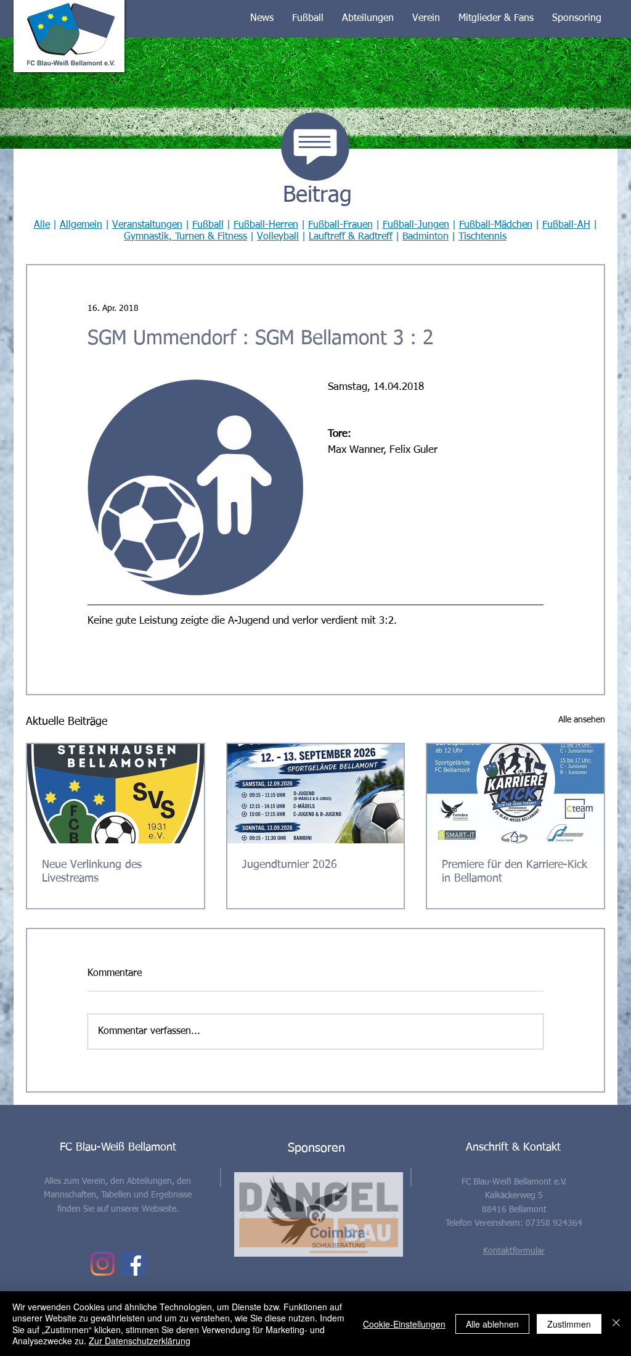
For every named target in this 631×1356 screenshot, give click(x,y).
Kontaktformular (514, 1251)
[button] (262, 18)
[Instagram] (103, 1264)
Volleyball (278, 237)
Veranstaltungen (147, 225)
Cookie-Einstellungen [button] (404, 1324)
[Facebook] (133, 1264)
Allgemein (81, 225)
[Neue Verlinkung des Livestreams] (115, 793)
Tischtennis (482, 237)
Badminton (425, 237)
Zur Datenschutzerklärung (139, 1340)
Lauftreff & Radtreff (351, 237)
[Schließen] (616, 1323)
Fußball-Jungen (416, 225)
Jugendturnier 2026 (289, 864)
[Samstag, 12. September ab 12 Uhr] (515, 793)
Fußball (208, 225)
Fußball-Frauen (340, 225)
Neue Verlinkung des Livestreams (92, 871)
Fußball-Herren (266, 225)
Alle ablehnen (492, 1324)
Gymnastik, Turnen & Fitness (185, 237)
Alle (42, 225)
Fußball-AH (566, 225)
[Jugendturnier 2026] (315, 793)
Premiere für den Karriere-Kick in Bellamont (514, 871)
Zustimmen (569, 1324)
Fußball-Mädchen (495, 225)
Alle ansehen (581, 720)
